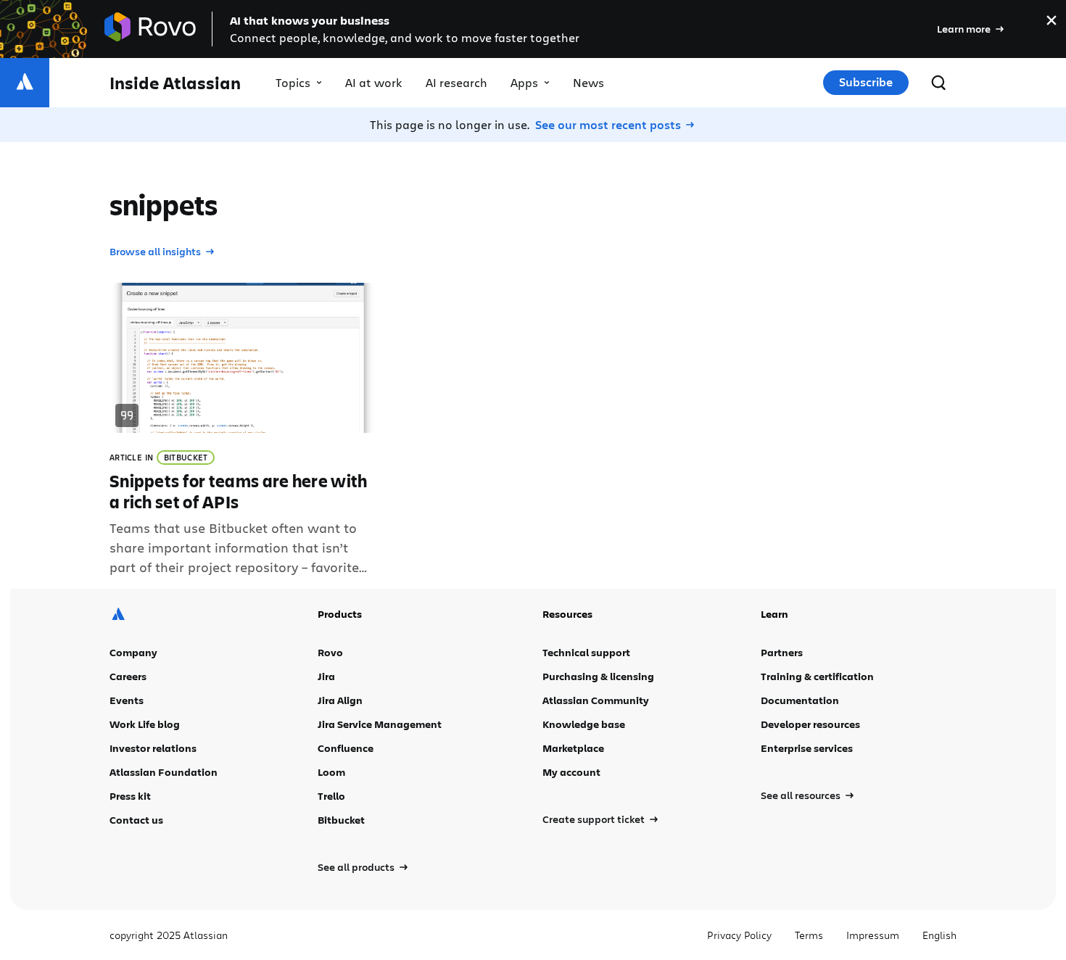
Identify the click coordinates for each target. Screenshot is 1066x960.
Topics (293, 82)
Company (133, 652)
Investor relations (153, 748)
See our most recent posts (608, 124)
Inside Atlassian (175, 83)
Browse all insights (155, 251)
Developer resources (810, 724)
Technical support (586, 652)
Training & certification (817, 676)
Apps (524, 82)
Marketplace (573, 748)
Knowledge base (583, 724)
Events (127, 700)
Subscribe (866, 82)
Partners (782, 652)
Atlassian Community (595, 700)
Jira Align (340, 700)
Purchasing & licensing (598, 676)
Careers (128, 676)
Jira (326, 676)
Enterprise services (807, 748)
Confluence (345, 748)
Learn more (964, 29)
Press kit (130, 796)
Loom (331, 772)
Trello (331, 796)
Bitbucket (186, 457)
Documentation (800, 700)
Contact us (136, 820)
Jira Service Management (380, 724)
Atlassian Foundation (164, 772)
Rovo (330, 652)
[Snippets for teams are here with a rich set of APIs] (243, 430)
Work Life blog (145, 724)
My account (571, 772)
